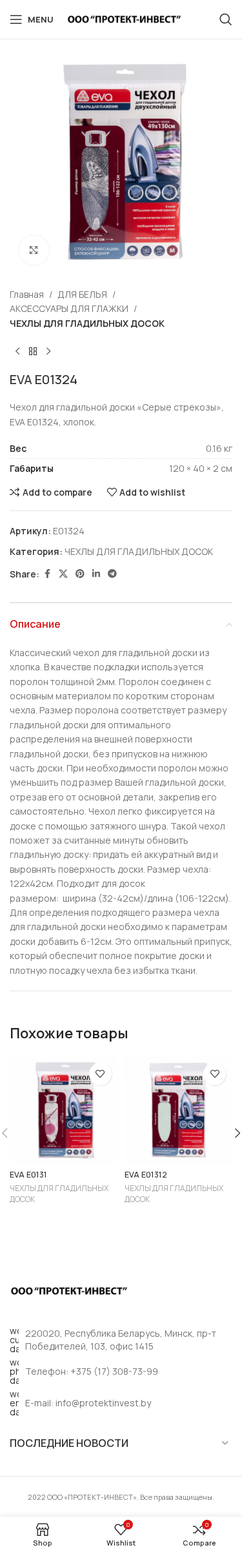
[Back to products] (33, 351)
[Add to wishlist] (100, 1074)
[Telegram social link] (112, 574)
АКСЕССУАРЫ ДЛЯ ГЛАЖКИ (69, 308)
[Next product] (48, 351)
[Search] (226, 19)
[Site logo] (124, 18)
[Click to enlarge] (33, 250)
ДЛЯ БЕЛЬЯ (82, 294)
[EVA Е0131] (64, 1110)
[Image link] (69, 1289)
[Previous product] (17, 351)
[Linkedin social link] (96, 574)
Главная (27, 294)
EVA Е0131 (28, 1174)
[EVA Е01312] (179, 1110)
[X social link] (63, 574)
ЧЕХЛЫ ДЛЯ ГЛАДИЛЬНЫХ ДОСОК (87, 323)
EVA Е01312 (146, 1174)
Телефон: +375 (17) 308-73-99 (91, 1371)
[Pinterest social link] (80, 574)
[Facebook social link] (47, 574)
